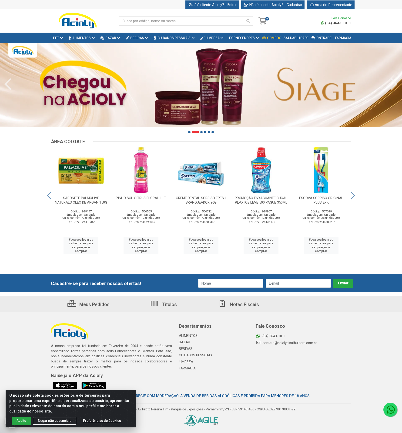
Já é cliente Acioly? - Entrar (214, 5)
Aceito (21, 421)
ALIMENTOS (188, 336)
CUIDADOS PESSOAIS (195, 355)
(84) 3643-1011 (338, 23)
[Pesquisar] (248, 21)
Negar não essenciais (54, 421)
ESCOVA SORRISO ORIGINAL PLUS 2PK (321, 200)
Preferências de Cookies (102, 421)
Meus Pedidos (94, 304)
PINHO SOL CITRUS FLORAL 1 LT (141, 198)
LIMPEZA (186, 362)
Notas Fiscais (244, 304)
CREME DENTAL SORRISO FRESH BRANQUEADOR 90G (201, 200)
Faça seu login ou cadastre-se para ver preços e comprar (81, 245)
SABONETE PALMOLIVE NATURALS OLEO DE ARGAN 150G (81, 200)
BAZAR (184, 342)
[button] (189, 132)
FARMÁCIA (187, 368)
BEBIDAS (185, 349)
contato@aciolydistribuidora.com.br (289, 343)
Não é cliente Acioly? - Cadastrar (275, 5)
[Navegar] (7, 84)
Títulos (169, 304)
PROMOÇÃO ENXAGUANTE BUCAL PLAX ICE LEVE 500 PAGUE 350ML (261, 200)
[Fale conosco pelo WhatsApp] (390, 410)
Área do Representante (333, 5)
